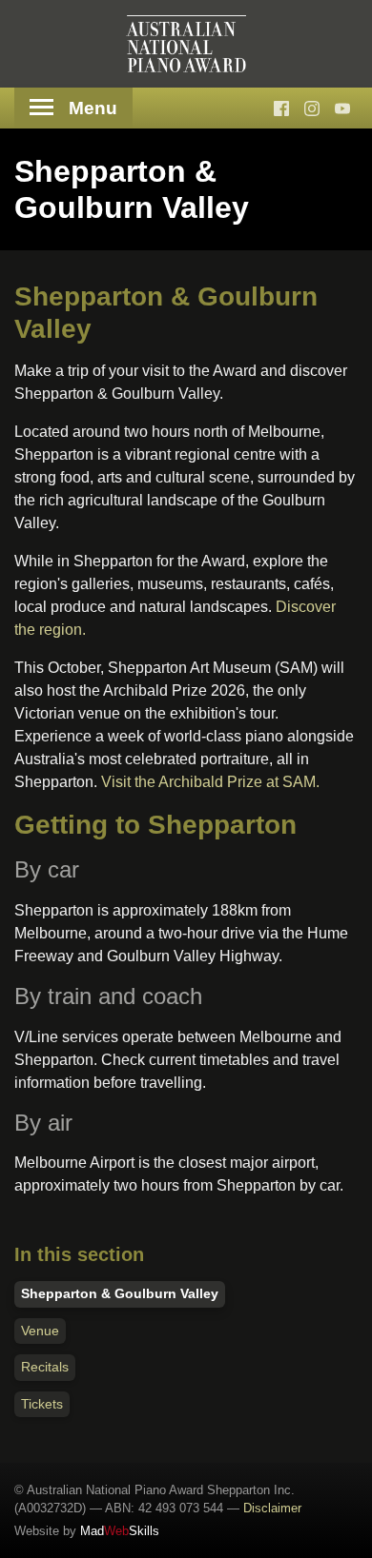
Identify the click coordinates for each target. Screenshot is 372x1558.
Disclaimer (272, 1508)
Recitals (45, 1366)
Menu (93, 108)
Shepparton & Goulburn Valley (119, 1293)
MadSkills (119, 1531)
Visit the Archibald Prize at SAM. (210, 782)
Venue (40, 1330)
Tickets (42, 1403)
